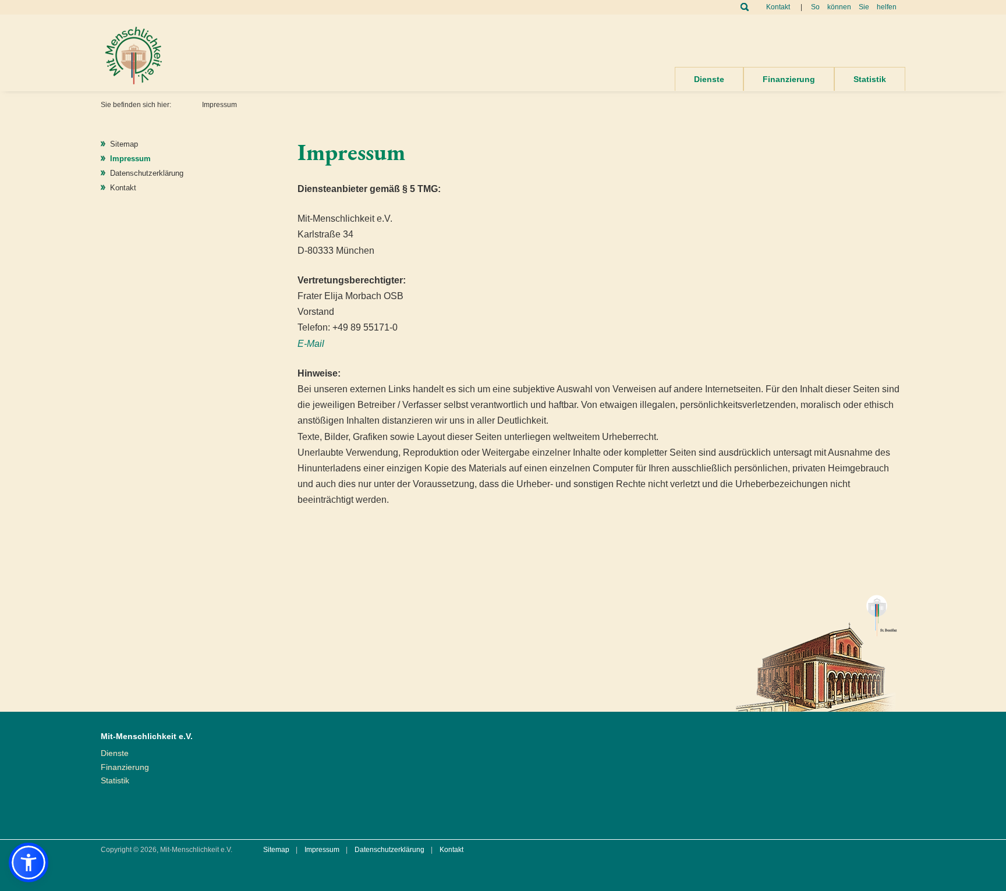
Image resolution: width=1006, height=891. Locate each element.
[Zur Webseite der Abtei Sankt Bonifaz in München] (816, 648)
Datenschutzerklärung (146, 173)
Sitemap (124, 144)
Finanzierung (789, 79)
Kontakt (778, 7)
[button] (28, 862)
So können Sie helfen (854, 7)
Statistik (869, 79)
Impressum (130, 158)
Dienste (709, 79)
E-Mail (310, 344)
